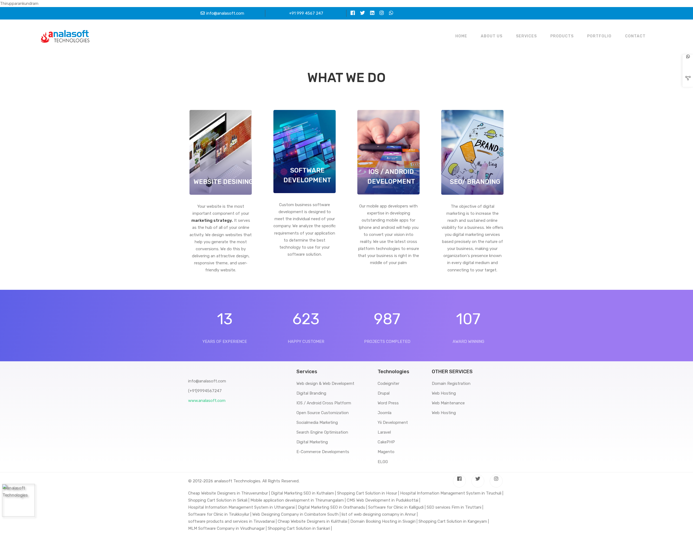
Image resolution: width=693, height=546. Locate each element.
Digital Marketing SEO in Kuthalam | (303, 493)
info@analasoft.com (225, 13)
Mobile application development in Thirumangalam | (298, 500)
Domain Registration (451, 383)
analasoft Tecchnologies (237, 481)
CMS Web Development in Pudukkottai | (383, 500)
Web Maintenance (448, 403)
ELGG (383, 461)
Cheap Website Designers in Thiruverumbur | (229, 493)
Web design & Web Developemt (325, 383)
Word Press (388, 403)
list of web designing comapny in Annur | (380, 514)
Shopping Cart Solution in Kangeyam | (454, 521)
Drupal (384, 393)
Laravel (384, 432)
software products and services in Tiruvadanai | (232, 521)
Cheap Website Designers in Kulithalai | (313, 521)
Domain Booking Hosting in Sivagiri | (383, 521)
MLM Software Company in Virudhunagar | (227, 528)
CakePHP (386, 442)
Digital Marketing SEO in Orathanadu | (332, 507)
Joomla (384, 412)
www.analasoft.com (206, 400)
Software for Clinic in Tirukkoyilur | (219, 514)
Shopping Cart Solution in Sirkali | (218, 500)
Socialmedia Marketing (317, 422)
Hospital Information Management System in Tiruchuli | (451, 493)
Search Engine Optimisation (322, 432)
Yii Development (393, 422)
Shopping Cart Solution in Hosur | (368, 493)
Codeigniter (388, 383)
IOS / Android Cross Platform (323, 403)
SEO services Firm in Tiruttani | (455, 507)
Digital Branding (311, 393)
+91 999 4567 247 (306, 13)
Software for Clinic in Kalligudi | (397, 507)
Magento (386, 451)
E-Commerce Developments (322, 451)
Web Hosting (444, 393)
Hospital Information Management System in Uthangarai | (242, 507)
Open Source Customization (322, 412)
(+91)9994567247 (205, 390)
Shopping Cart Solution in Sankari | (300, 528)
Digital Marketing (312, 442)
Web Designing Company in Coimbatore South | (296, 514)
